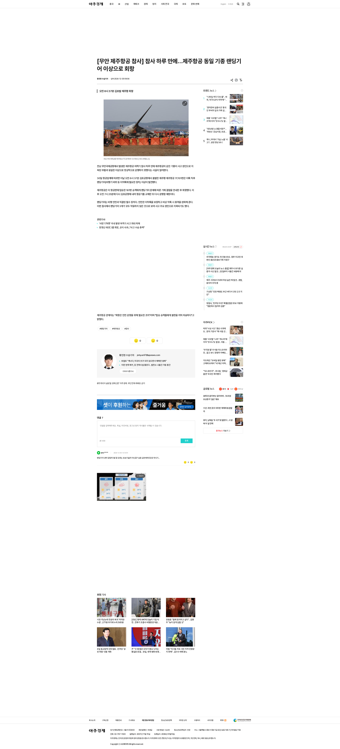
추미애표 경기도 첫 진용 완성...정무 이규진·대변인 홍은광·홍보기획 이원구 (224, 258)
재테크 (136, 4)
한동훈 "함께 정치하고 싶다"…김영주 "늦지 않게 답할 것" (180, 621)
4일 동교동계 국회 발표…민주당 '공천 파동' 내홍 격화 (111, 650)
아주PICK (207, 322)
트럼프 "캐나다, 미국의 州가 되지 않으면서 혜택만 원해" (144, 361)
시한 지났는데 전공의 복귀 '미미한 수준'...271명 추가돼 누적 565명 (110, 621)
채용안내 (118, 720)
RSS (222, 720)
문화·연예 (195, 4)
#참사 (126, 329)
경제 (146, 4)
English (223, 4)
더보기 (215, 432)
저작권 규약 (183, 720)
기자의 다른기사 (127, 371)
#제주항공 (116, 329)
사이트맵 (210, 720)
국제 (176, 4)
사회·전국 (165, 4)
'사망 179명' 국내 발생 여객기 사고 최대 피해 (119, 223)
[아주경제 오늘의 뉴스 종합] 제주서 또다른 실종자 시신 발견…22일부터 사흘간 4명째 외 (224, 270)
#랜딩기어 (103, 329)
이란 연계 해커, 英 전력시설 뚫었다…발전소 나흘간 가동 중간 (145, 365)
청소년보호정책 (166, 720)
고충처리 (197, 720)
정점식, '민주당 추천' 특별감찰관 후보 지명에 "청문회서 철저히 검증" (224, 304)
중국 (111, 4)
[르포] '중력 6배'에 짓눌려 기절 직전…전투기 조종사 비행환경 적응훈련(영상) (145, 621)
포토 (184, 4)
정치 (154, 4)
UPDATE (237, 247)
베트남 (240, 389)
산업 (127, 4)
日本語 (230, 4)
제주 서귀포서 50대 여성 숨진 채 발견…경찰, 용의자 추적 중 (224, 281)
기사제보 (132, 720)
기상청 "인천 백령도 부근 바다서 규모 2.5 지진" (224, 293)
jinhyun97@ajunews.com (148, 355)
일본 (232, 389)
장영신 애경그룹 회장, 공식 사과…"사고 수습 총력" (122, 227)
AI (119, 4)
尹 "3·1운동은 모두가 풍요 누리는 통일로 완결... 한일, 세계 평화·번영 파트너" (145, 650)
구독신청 (105, 720)
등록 (186, 441)
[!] (242, 90)
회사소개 (92, 720)
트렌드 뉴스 (208, 90)
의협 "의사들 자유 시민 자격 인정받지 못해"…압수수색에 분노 (180, 650)
